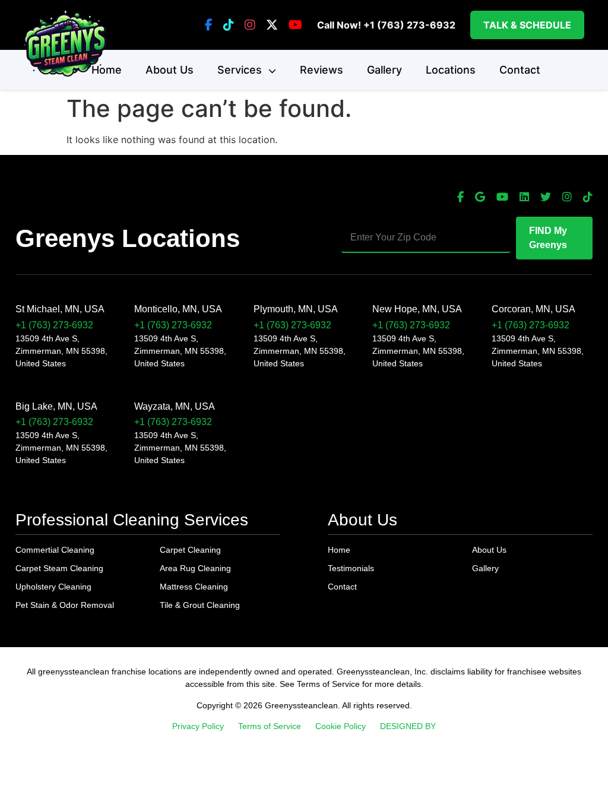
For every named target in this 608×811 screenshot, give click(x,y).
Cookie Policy (340, 726)
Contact (519, 70)
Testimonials (351, 568)
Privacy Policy (198, 726)
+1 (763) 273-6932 (409, 25)
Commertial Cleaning (54, 550)
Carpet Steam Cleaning (59, 568)
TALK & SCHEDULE (527, 25)
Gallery (384, 70)
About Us (169, 70)
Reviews (321, 70)
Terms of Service (269, 726)
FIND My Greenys (548, 238)
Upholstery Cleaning (53, 586)
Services (241, 70)
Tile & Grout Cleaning (200, 605)
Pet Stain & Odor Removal (64, 605)
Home (106, 70)
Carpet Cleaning (190, 550)
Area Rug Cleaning (195, 568)
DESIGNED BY (408, 726)
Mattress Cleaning (194, 586)
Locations (451, 70)
